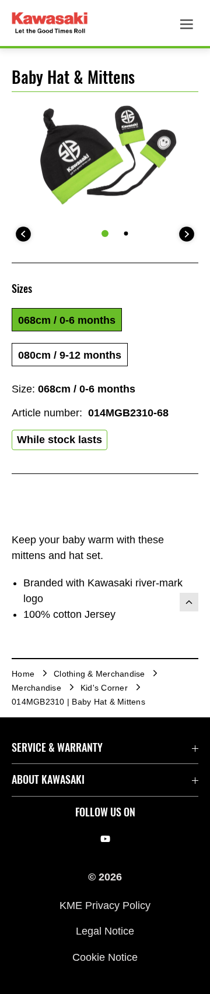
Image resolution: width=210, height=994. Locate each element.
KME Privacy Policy (105, 905)
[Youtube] (105, 839)
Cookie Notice (105, 957)
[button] (67, 319)
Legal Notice (105, 931)
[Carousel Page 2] (126, 234)
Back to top (189, 602)
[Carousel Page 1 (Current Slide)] (105, 233)
